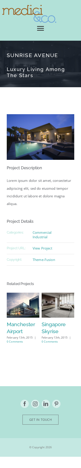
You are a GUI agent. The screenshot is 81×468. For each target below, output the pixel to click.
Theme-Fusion (44, 259)
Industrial (40, 237)
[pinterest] (56, 404)
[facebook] (24, 404)
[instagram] (35, 404)
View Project (42, 248)
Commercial (42, 232)
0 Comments (15, 341)
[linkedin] (46, 404)
